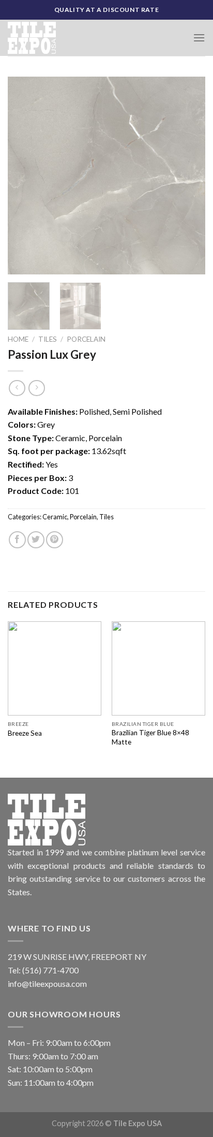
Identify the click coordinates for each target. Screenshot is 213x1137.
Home (18, 339)
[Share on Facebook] (17, 539)
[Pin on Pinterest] (54, 539)
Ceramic (54, 517)
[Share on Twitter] (35, 539)
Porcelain (86, 339)
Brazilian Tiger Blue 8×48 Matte (150, 737)
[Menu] (199, 37)
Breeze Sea (25, 733)
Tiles (47, 339)
